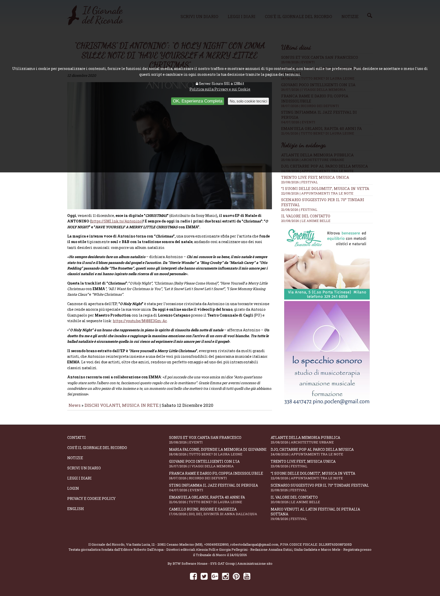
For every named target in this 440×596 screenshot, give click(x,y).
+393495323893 (216, 544)
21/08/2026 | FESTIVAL (299, 209)
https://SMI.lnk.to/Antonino (116, 221)
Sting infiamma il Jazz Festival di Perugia (213, 487)
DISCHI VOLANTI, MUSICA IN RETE (122, 405)
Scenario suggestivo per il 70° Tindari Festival (320, 487)
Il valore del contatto (305, 215)
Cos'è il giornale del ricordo (97, 447)
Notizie (75, 457)
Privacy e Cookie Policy (91, 498)
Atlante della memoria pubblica (305, 439)
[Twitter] (204, 576)
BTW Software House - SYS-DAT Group (204, 563)
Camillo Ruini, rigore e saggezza (213, 511)
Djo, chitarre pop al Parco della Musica (312, 451)
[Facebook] (193, 576)
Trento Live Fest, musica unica (315, 177)
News (74, 405)
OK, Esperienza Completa (197, 101)
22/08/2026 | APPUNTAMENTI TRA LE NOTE (317, 193)
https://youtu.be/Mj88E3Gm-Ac (140, 320)
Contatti (76, 437)
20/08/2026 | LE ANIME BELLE (306, 220)
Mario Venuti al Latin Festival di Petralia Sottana (315, 514)
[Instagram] (225, 576)
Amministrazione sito (254, 563)
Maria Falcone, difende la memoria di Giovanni (218, 451)
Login (73, 488)
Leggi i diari (79, 478)
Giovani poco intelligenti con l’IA (204, 463)
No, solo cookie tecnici (248, 101)
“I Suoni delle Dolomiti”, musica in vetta (325, 188)
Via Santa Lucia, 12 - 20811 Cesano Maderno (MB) (164, 544)
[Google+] (214, 576)
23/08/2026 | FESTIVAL (299, 182)
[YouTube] (246, 576)
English (75, 508)
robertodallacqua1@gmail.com (254, 544)
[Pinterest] (236, 576)
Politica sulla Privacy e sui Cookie (219, 89)
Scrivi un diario (84, 468)
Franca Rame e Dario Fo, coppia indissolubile (216, 475)
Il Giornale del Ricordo (106, 544)
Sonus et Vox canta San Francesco (205, 439)
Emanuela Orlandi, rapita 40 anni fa (207, 499)
